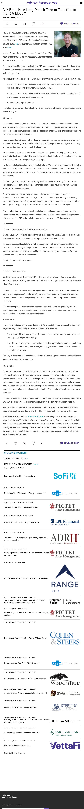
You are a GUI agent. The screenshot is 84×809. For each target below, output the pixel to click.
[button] (7, 24)
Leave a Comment (71, 24)
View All (25, 458)
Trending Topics (13, 458)
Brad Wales (10, 17)
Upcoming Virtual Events (18, 464)
